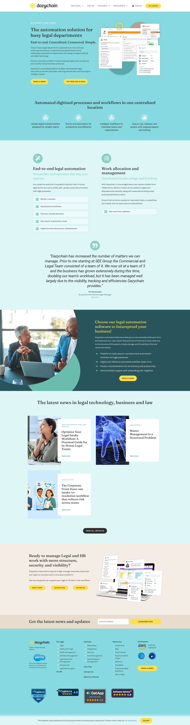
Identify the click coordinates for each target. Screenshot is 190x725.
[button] (60, 199)
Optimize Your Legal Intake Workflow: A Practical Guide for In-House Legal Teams (74, 440)
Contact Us (88, 672)
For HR (59, 672)
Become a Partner (91, 677)
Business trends (67, 480)
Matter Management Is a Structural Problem (143, 434)
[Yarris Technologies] (39, 655)
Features (87, 642)
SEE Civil (95, 297)
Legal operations (136, 425)
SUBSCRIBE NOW (145, 621)
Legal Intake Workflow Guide (72, 424)
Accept (146, 721)
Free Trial (88, 667)
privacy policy (131, 720)
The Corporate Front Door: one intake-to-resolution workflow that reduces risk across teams (75, 494)
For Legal (60, 642)
